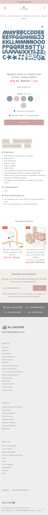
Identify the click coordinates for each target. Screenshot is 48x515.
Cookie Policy (7, 387)
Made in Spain (7, 360)
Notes (27, 146)
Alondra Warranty (8, 357)
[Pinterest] (7, 503)
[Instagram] (4, 503)
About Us (5, 350)
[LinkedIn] (6, 503)
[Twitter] (11, 503)
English (5, 490)
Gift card (5, 470)
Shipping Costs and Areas (12, 407)
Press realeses (7, 464)
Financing (5, 429)
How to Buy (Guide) (9, 446)
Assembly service (8, 413)
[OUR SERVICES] (29, 312)
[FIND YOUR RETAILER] (4, 307)
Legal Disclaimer (8, 384)
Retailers (5, 362)
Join (39, 288)
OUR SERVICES (36, 312)
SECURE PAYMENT (14, 312)
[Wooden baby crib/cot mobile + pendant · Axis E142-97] (12, 237)
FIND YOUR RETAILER (14, 307)
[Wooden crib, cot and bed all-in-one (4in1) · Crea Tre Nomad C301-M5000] (35, 237)
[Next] (11, 26)
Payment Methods (9, 426)
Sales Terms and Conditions (12, 372)
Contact (5, 347)
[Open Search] (41, 8)
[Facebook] (2, 503)
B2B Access (6, 381)
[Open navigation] (7, 8)
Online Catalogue (8, 452)
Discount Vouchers (9, 423)
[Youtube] (14, 503)
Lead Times (6, 410)
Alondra (3, 16)
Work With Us (7, 354)
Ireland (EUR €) (22, 490)
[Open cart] (44, 8)
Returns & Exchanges (12, 146)
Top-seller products (24, 221)
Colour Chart (7, 449)
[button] (31, 260)
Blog (3, 473)
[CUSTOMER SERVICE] (27, 307)
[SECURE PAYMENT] (5, 312)
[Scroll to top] (43, 509)
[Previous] (5, 26)
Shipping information (22, 141)
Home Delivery (7, 416)
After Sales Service (9, 369)
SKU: (19, 87)
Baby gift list (6, 468)
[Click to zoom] (42, 26)
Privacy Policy (7, 390)
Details (6, 141)
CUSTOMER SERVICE (37, 307)
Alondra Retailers (25, 2)
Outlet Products (8, 419)
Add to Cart (24, 122)
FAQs (4, 461)
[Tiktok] (9, 503)
